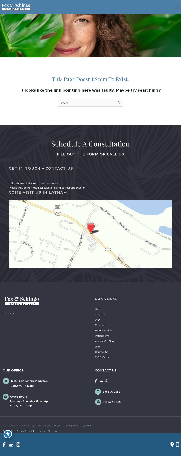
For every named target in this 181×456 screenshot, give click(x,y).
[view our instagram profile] (107, 381)
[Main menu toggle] (177, 7)
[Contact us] (172, 444)
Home (99, 309)
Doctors (100, 314)
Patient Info (102, 335)
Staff (97, 319)
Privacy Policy (23, 431)
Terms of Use (39, 431)
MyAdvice (86, 425)
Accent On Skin (104, 341)
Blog (98, 346)
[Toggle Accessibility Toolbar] (8, 434)
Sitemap (52, 431)
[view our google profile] (101, 381)
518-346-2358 (111, 391)
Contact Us (101, 351)
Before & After (103, 330)
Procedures (102, 325)
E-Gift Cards (102, 357)
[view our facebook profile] (96, 381)
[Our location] (177, 444)
